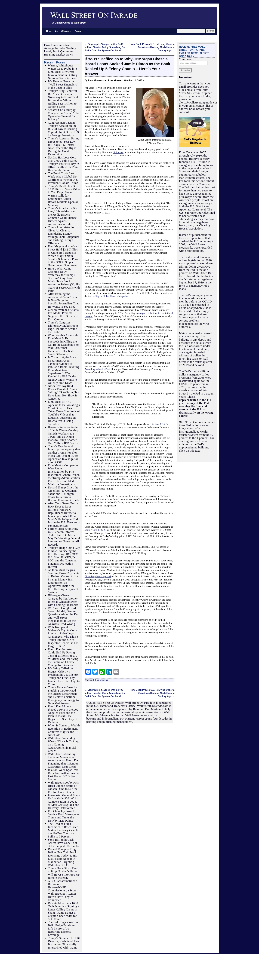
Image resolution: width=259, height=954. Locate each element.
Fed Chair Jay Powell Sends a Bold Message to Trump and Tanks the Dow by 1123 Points (63, 815)
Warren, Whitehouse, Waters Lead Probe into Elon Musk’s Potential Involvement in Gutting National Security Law (62, 72)
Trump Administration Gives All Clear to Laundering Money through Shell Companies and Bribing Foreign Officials (63, 235)
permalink (103, 680)
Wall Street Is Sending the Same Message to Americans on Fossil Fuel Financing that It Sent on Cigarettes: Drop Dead (63, 760)
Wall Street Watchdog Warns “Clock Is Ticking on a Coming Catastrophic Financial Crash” (63, 744)
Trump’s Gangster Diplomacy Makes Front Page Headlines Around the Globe (63, 327)
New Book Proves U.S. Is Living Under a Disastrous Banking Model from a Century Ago (152, 47)
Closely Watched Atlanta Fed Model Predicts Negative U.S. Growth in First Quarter (63, 314)
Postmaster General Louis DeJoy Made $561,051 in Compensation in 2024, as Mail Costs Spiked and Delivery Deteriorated (64, 802)
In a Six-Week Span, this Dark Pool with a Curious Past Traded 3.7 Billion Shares (63, 774)
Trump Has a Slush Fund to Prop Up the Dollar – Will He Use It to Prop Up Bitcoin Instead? (64, 873)
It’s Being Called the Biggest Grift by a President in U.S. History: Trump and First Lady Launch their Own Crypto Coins (64, 676)
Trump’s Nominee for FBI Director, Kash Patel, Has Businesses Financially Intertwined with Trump (64, 942)
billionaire (118, 152)
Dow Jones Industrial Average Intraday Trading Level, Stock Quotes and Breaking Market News (60, 49)
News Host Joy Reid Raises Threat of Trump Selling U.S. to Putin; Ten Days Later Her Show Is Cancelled (63, 392)
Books (78, 31)
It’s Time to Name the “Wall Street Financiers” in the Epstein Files (63, 84)
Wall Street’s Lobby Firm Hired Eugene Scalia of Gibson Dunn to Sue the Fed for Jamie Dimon (63, 787)
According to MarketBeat (97, 369)
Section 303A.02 (160, 424)
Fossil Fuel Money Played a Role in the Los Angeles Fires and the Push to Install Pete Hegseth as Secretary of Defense (63, 714)
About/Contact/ (63, 31)
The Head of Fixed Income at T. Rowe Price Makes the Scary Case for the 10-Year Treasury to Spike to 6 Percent (64, 830)
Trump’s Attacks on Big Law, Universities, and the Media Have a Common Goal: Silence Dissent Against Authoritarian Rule (62, 216)
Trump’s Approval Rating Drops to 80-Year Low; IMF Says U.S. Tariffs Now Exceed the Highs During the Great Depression (63, 146)
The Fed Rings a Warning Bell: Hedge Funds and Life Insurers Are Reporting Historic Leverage (63, 929)
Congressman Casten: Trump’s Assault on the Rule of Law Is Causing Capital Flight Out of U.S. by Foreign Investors (63, 129)
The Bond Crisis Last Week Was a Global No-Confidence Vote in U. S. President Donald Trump (63, 178)
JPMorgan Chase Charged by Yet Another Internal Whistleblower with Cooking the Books (63, 600)
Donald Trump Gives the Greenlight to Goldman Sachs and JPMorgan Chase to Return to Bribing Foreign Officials (63, 494)
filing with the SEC (96, 529)
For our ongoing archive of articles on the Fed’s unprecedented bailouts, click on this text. (196, 444)
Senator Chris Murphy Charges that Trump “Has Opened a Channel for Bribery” (63, 114)
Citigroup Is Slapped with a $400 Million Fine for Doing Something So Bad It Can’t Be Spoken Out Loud (105, 47)
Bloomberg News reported (98, 576)
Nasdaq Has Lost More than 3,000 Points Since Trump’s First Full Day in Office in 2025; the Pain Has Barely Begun (63, 164)
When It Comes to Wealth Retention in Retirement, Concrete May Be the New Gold (64, 730)
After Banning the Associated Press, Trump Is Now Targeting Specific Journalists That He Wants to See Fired (63, 300)
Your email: (186, 59)
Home (48, 31)
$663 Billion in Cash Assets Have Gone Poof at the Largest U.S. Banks (63, 843)
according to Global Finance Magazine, (109, 296)
